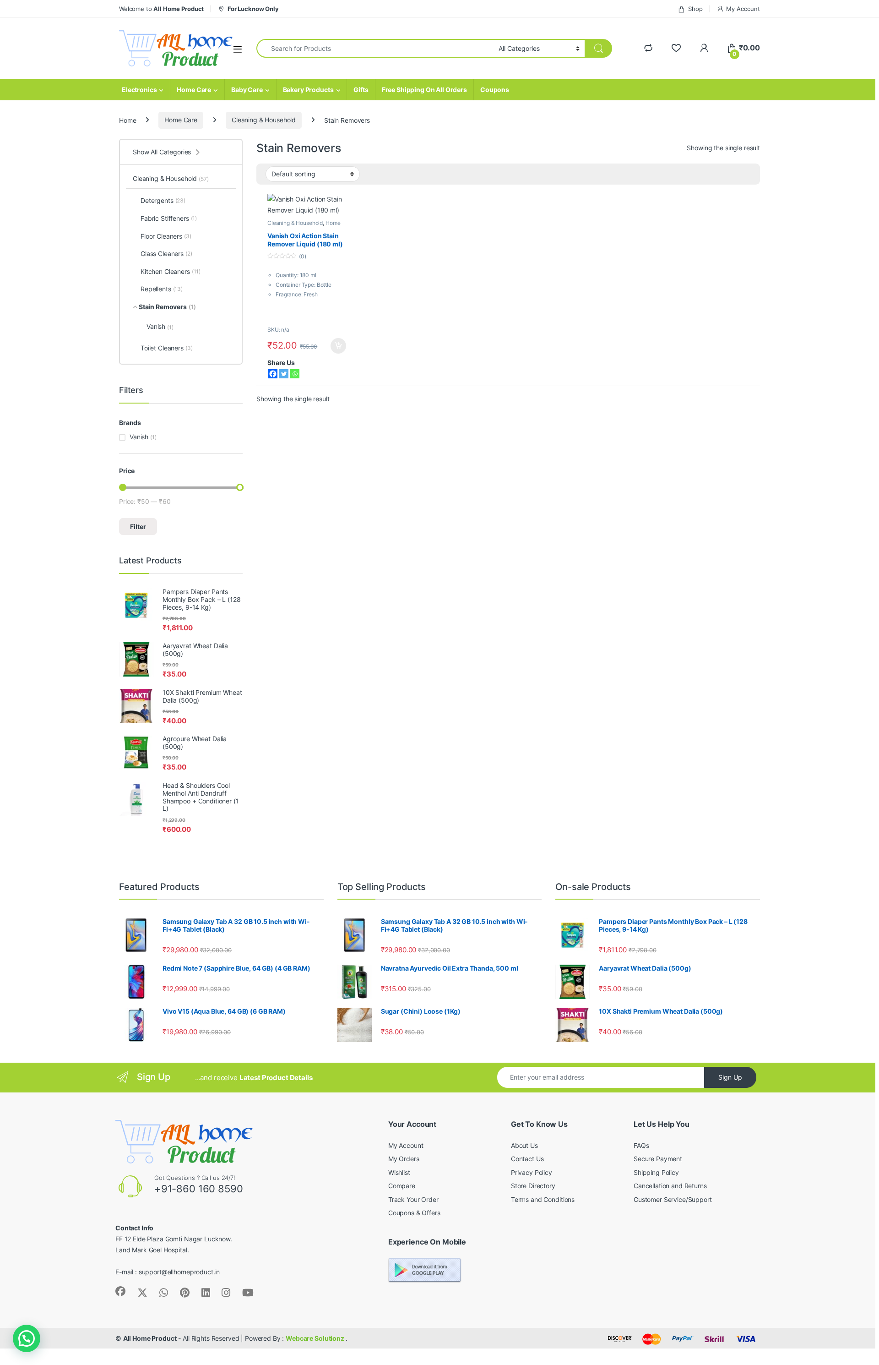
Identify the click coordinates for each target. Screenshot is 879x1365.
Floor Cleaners (166, 236)
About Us (524, 1145)
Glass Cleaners (166, 253)
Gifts (360, 89)
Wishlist (399, 1172)
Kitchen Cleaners (171, 271)
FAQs (641, 1145)
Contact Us (527, 1159)
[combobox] (375, 48)
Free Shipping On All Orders (424, 89)
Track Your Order (413, 1199)
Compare (401, 1186)
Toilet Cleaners (167, 348)
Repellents (162, 289)
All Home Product (150, 1338)
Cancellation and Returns (670, 1186)
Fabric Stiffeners (169, 218)
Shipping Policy (656, 1172)
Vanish (160, 326)
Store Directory (533, 1186)
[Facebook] (272, 373)
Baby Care (247, 89)
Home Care (194, 89)
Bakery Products (308, 89)
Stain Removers (167, 307)
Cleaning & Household (264, 120)
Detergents (163, 200)
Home (127, 120)
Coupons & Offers (414, 1213)
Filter (138, 526)
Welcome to (161, 8)
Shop (695, 8)
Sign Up (730, 1077)
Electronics (139, 89)
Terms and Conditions (543, 1199)
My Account (743, 8)
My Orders (403, 1159)
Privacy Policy (531, 1172)
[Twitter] (283, 373)
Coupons (494, 89)
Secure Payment (658, 1159)
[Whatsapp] (294, 373)
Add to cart (338, 346)
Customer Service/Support (673, 1199)
